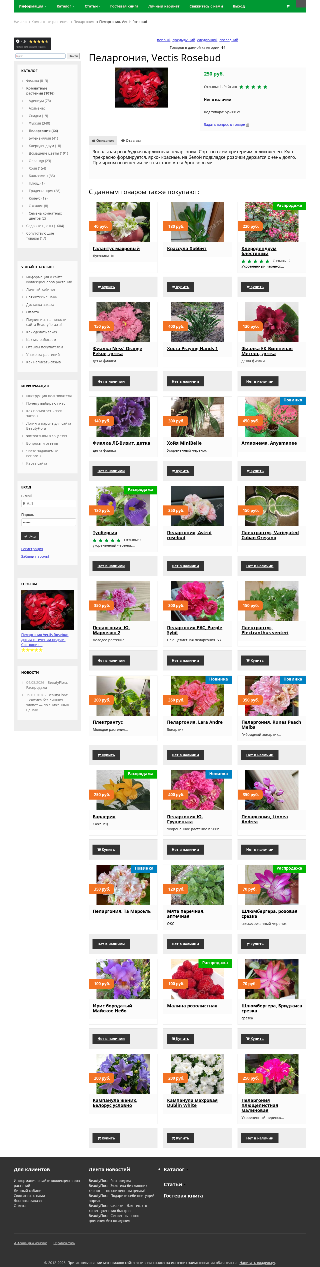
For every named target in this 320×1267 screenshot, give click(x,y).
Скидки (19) (38, 115)
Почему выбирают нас (45, 403)
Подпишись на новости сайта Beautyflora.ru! (46, 322)
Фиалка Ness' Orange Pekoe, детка (117, 350)
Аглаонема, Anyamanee (269, 443)
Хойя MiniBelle (184, 443)
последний (229, 40)
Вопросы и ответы (42, 443)
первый (163, 40)
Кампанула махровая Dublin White (192, 1102)
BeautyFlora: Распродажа (110, 1180)
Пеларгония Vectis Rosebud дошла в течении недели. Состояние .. (44, 639)
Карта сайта (36, 463)
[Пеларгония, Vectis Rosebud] (141, 87)
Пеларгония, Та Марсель (122, 911)
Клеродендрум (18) (45, 145)
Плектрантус (108, 722)
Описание (104, 140)
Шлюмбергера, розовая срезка (270, 913)
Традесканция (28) (44, 190)
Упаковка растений (43, 354)
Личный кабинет (41, 289)
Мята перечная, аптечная (185, 913)
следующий (207, 40)
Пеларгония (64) (43, 130)
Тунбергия (105, 532)
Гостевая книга (183, 1195)
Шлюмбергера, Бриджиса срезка (272, 1008)
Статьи (91, 6)
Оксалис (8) (38, 205)
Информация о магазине (30, 1243)
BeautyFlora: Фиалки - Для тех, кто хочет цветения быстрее (118, 1208)
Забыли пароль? (35, 556)
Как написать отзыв (43, 362)
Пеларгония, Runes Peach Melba (271, 724)
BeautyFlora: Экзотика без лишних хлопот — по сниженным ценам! (47, 702)
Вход (32, 536)
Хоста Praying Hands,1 (192, 348)
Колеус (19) (38, 198)
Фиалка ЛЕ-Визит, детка (121, 443)
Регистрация (32, 548)
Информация (31, 6)
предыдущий (183, 40)
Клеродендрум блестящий (259, 250)
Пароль (27, 514)
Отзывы (133, 140)
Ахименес (37, 108)
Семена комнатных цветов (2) (45, 216)
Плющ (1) (36, 183)
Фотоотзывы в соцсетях (46, 435)
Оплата (32, 312)
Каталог (64, 6)
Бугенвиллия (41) (43, 138)
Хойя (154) (37, 168)
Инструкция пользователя (49, 395)
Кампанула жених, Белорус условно (115, 1102)
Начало (20, 21)
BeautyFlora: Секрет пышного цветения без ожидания (114, 1218)
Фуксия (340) (39, 123)
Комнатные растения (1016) (40, 91)
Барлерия (104, 817)
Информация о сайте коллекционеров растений (49, 279)
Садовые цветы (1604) (45, 225)
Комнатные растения (50, 21)
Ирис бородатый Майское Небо (112, 1008)
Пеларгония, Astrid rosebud (189, 534)
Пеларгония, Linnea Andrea (265, 819)
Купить (108, 286)
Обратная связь (64, 1243)
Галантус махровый (116, 248)
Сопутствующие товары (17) (40, 236)
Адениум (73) (40, 100)
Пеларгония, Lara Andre (195, 722)
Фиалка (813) (37, 80)
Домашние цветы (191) (48, 153)
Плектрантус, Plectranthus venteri (265, 630)
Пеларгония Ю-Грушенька (185, 819)
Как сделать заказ (41, 332)
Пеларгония (84, 21)
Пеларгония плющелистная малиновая (260, 1105)
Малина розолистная (192, 1006)
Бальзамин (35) (42, 175)
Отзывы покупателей (44, 347)
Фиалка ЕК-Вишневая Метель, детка (267, 350)
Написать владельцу (257, 1262)
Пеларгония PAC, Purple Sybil (194, 630)
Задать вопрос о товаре (224, 124)
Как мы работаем (41, 339)
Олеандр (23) (40, 160)
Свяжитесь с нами (42, 297)
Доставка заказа (40, 304)
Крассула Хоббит (186, 248)
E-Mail (26, 495)
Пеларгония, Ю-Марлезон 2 (111, 630)
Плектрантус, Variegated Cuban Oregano (270, 534)
